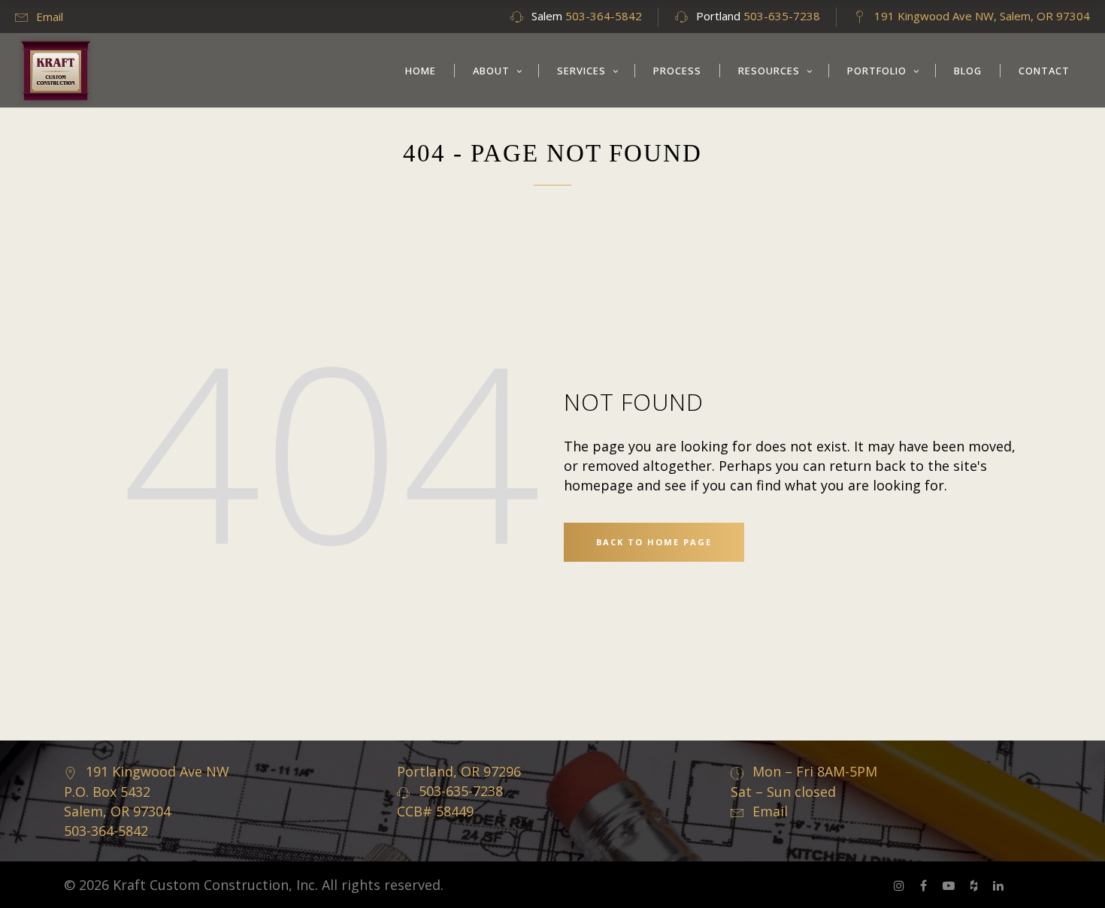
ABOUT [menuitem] (491, 70)
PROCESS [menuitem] (677, 70)
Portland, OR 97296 (459, 771)
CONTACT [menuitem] (1044, 70)
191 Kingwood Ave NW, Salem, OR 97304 (982, 15)
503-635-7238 (781, 15)
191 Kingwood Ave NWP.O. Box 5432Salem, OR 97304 (146, 791)
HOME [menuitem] (420, 70)
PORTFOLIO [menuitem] (877, 70)
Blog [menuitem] (968, 70)
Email (49, 16)
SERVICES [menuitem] (581, 70)
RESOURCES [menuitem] (769, 70)
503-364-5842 (603, 15)
